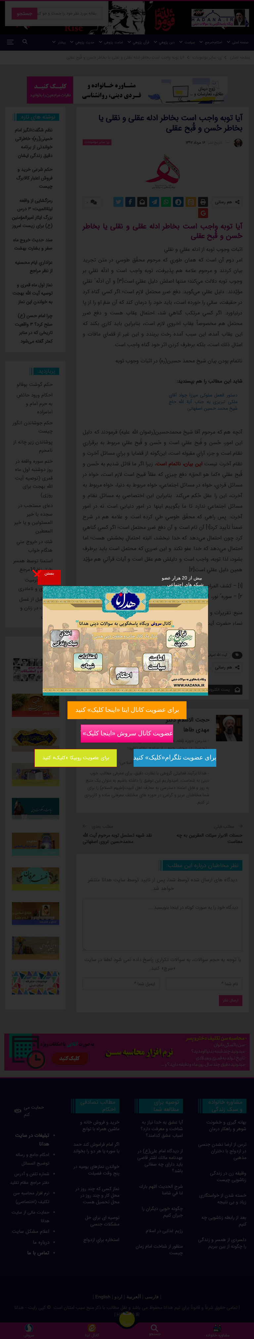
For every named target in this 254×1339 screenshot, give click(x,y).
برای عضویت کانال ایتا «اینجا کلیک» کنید (127, 709)
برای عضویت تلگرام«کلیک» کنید (175, 757)
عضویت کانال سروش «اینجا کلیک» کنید (127, 733)
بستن (49, 573)
